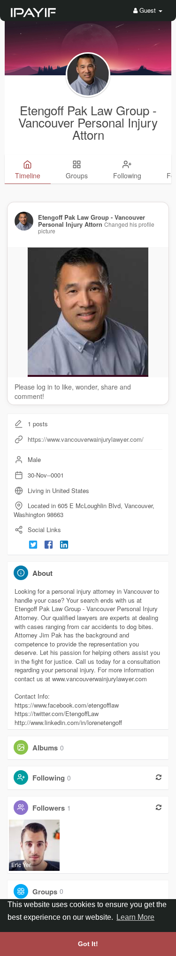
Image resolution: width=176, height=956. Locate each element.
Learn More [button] (135, 917)
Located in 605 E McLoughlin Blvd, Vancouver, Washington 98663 (84, 510)
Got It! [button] (88, 944)
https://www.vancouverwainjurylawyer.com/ (86, 439)
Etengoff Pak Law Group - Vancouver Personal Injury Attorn (88, 122)
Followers (48, 808)
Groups (44, 891)
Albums (45, 747)
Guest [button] (148, 10)
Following (48, 778)
